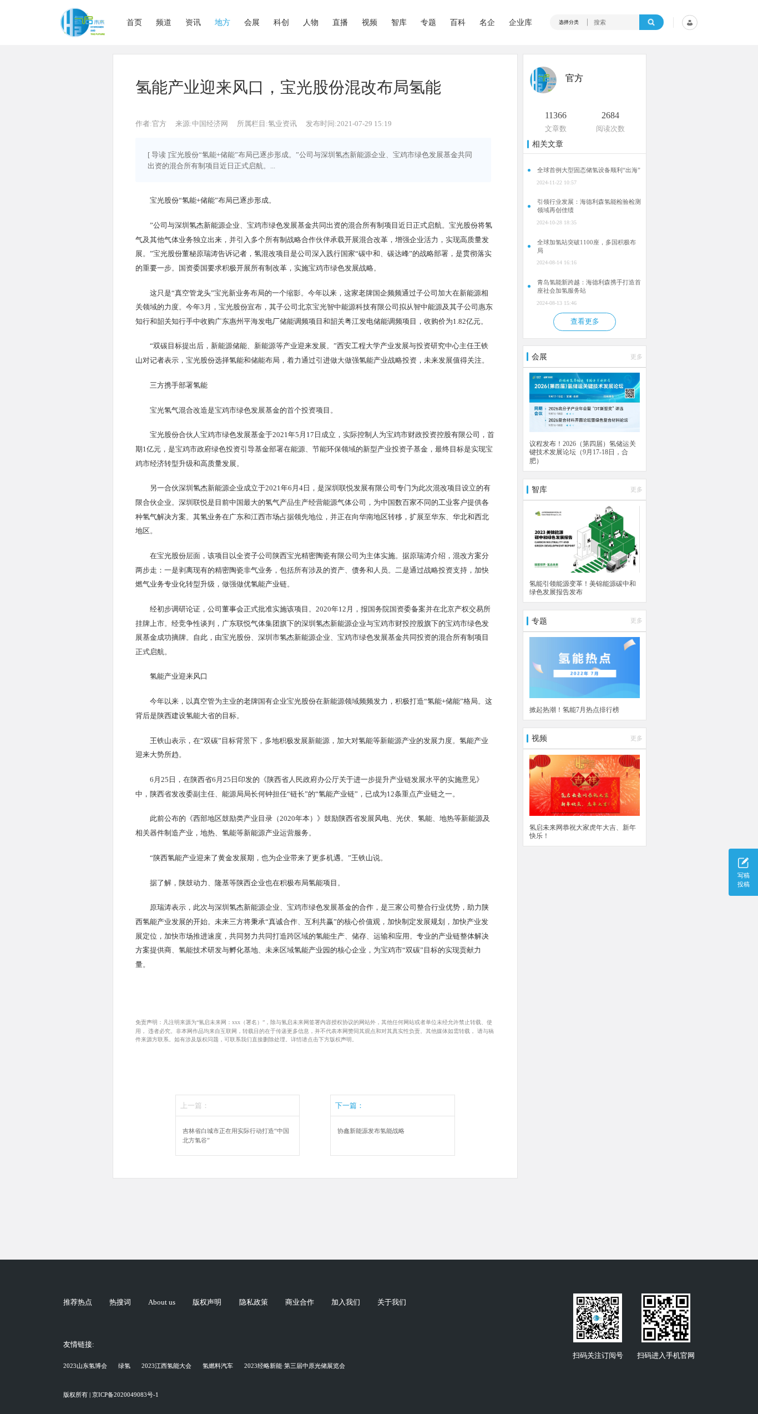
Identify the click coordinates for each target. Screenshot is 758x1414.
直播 (340, 22)
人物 (311, 22)
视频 (369, 22)
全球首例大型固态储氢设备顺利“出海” (588, 170)
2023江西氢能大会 (166, 1365)
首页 (134, 22)
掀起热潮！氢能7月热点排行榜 (574, 709)
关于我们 (391, 1302)
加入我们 (345, 1302)
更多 (636, 356)
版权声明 (207, 1302)
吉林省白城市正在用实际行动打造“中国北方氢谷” (236, 1135)
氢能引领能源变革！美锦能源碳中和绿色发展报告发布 (582, 587)
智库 (399, 22)
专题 (428, 22)
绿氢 (124, 1365)
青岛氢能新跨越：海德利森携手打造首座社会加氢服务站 (589, 286)
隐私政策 (253, 1302)
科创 (281, 22)
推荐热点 (77, 1302)
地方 (222, 22)
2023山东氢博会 (85, 1365)
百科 (458, 22)
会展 (252, 22)
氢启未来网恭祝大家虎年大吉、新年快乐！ (582, 831)
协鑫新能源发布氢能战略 (371, 1130)
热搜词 (120, 1302)
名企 (487, 22)
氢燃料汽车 (218, 1365)
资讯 (193, 22)
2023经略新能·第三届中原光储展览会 (294, 1365)
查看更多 (584, 321)
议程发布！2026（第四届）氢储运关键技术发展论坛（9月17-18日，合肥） (582, 452)
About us (161, 1302)
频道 (163, 22)
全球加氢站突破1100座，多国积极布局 (586, 246)
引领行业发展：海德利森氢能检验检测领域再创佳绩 (589, 205)
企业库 (520, 22)
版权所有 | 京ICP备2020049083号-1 (111, 1394)
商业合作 (299, 1302)
